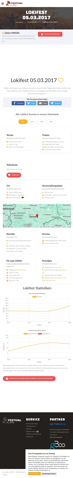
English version (31, 431)
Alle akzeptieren (34, 473)
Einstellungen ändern (49, 473)
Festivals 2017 (32, 22)
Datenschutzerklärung (33, 434)
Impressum (29, 436)
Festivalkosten (31, 426)
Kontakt (28, 429)
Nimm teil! (15, 175)
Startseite (19, 22)
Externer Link (56, 267)
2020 (51, 121)
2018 (32, 121)
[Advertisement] (36, 58)
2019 (41, 121)
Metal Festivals (21, 270)
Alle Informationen (56, 437)
